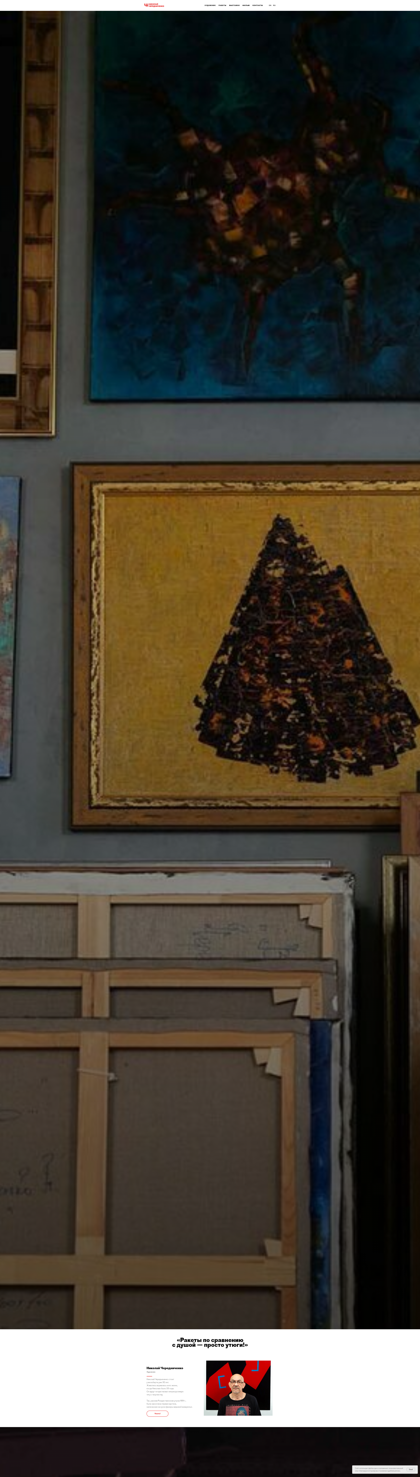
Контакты (258, 5)
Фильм (246, 5)
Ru (274, 5)
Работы (223, 5)
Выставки (234, 5)
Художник (210, 5)
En (270, 5)
